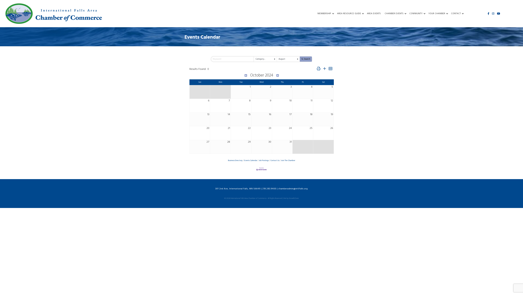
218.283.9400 (269, 189)
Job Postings (264, 160)
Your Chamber (436, 13)
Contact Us (274, 160)
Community (416, 13)
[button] (318, 69)
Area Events (374, 13)
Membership (324, 13)
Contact (456, 13)
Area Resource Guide (349, 13)
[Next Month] (277, 76)
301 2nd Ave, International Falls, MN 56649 (237, 189)
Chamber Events (394, 13)
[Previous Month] (245, 76)
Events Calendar (250, 160)
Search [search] (307, 59)
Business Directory (235, 160)
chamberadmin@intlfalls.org (293, 189)
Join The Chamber (288, 160)
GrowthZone (294, 198)
